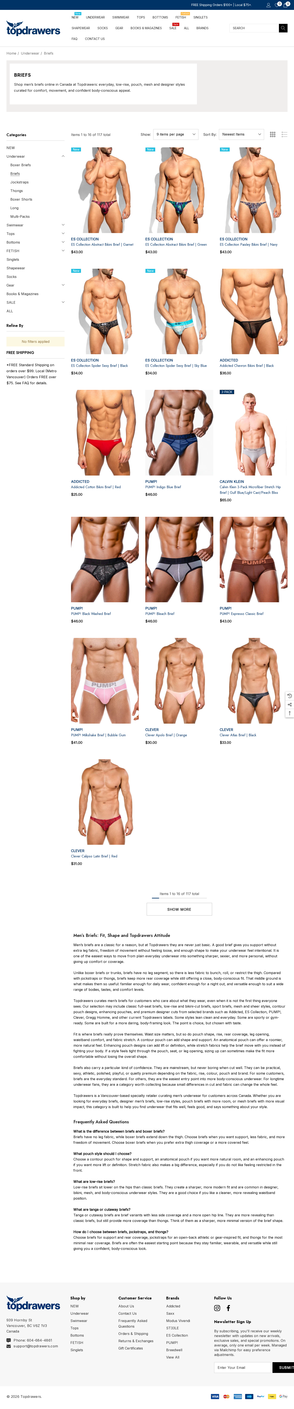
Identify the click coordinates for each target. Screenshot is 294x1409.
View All (172, 1357)
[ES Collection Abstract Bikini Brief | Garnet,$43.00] (105, 190)
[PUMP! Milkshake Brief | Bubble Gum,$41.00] (105, 681)
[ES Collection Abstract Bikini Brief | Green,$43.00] (179, 190)
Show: (146, 134)
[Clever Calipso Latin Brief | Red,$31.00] (105, 802)
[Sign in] (268, 5)
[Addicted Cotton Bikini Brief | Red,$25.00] (105, 433)
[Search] (283, 28)
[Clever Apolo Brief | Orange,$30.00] (179, 681)
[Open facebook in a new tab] (227, 1308)
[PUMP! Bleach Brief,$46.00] (179, 559)
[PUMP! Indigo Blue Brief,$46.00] (179, 433)
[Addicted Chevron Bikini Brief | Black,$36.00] (254, 311)
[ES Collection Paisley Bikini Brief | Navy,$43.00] (254, 190)
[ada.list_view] (285, 134)
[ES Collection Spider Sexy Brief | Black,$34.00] (105, 311)
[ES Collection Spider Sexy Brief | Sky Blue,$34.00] (179, 311)
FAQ (25, 383)
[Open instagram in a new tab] (216, 1308)
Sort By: (210, 134)
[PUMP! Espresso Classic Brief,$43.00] (254, 559)
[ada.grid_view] (272, 134)
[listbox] (241, 134)
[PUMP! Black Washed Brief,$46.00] (105, 559)
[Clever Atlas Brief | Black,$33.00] (254, 681)
